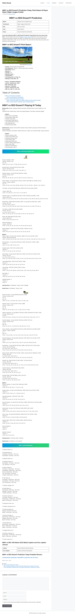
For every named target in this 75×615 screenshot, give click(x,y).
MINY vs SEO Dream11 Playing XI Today (14, 98)
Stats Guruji (6, 3)
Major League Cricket (26, 36)
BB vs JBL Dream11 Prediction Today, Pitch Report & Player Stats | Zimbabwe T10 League (21, 565)
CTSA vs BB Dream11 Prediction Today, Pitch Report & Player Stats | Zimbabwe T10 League (22, 567)
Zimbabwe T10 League (13, 564)
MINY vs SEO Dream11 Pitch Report (15, 97)
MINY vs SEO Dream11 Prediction (13, 95)
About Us (42, 2)
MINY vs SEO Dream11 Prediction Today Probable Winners (20, 101)
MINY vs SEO (6, 564)
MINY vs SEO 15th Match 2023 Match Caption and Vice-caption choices (24, 100)
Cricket (48, 2)
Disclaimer (54, 2)
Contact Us (61, 2)
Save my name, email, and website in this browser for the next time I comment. (22, 602)
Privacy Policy (68, 2)
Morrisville (29, 64)
